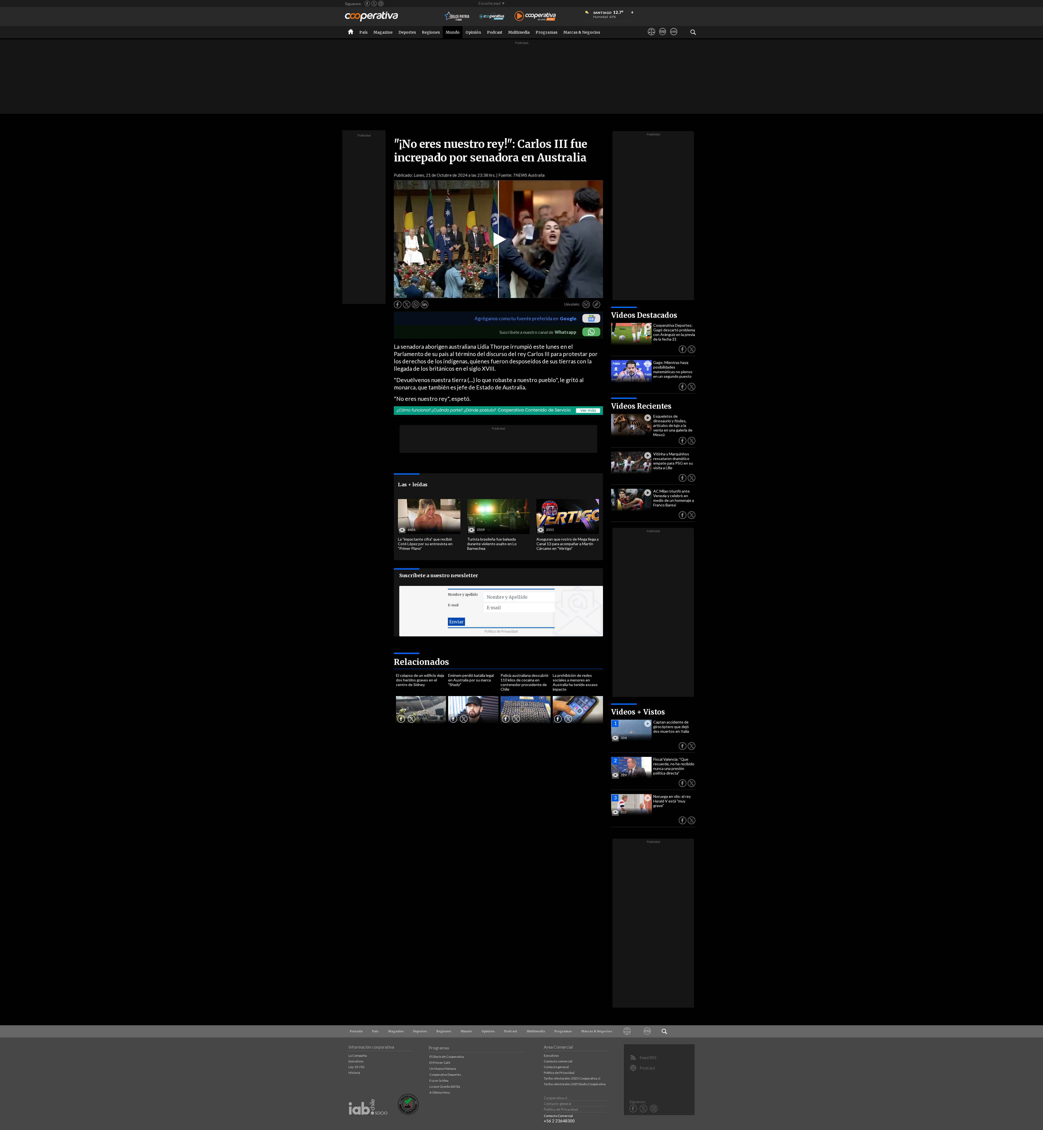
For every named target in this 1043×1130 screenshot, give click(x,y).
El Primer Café (439, 1063)
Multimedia (519, 32)
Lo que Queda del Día (444, 1086)
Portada (356, 1031)
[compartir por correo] (586, 304)
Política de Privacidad (501, 631)
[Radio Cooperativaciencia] (492, 16)
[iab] (368, 1120)
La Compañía (357, 1055)
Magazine (382, 32)
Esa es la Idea (438, 1080)
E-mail (453, 605)
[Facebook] (367, 3)
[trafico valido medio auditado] (408, 1113)
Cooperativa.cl (555, 1098)
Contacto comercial (558, 1061)
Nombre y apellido (463, 594)
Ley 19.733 (356, 1067)
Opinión (473, 32)
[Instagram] (381, 3)
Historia (354, 1073)
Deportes (407, 32)
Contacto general (556, 1067)
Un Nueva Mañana (442, 1068)
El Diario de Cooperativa (446, 1057)
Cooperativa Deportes (445, 1074)
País (363, 32)
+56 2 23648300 (559, 1120)
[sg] (673, 36)
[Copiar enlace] (596, 304)
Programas (546, 32)
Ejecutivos (356, 1061)
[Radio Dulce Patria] (457, 16)
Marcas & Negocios (581, 32)
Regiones (431, 32)
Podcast (494, 32)
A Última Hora (439, 1092)
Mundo (453, 32)
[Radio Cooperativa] (535, 16)
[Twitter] (374, 3)
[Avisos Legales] (651, 36)
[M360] (662, 36)
